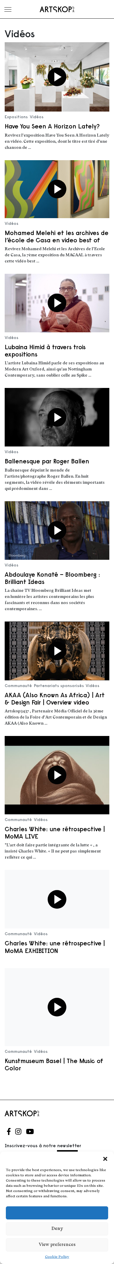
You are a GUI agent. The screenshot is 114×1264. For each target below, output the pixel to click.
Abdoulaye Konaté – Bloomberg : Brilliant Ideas (52, 578)
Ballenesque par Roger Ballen (47, 461)
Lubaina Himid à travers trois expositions (45, 350)
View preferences (57, 1245)
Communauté (18, 685)
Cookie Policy (57, 1257)
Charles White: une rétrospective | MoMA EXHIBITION (55, 946)
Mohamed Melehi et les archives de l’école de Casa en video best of (56, 236)
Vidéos (37, 116)
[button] (105, 1159)
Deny (57, 1229)
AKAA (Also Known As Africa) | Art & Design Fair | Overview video (55, 698)
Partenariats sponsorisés (59, 685)
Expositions (16, 116)
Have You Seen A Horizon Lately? (52, 126)
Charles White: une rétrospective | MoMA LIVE (55, 832)
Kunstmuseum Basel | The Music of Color (54, 1064)
